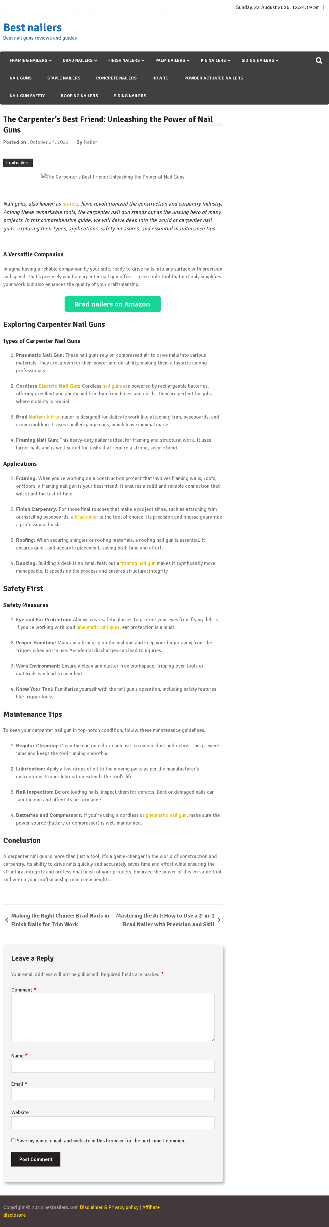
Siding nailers (258, 60)
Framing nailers (28, 60)
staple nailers (63, 78)
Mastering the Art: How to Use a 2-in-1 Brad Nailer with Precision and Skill (165, 920)
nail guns (20, 78)
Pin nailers (213, 60)
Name (19, 1056)
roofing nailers (79, 95)
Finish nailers (124, 60)
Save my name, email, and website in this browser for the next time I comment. (102, 1141)
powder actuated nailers (213, 78)
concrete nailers (116, 78)
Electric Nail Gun (59, 386)
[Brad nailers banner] (113, 304)
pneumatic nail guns (98, 627)
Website (20, 1112)
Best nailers (32, 27)
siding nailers (130, 95)
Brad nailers (78, 60)
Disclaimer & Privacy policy (109, 1207)
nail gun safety (27, 95)
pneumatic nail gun (166, 815)
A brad (53, 417)
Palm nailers (170, 60)
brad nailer (86, 517)
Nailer (90, 142)
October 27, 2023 (49, 142)
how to (160, 78)
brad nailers (18, 162)
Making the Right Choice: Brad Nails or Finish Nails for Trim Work (60, 920)
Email (19, 1084)
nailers (70, 203)
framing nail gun (138, 563)
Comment (24, 990)
